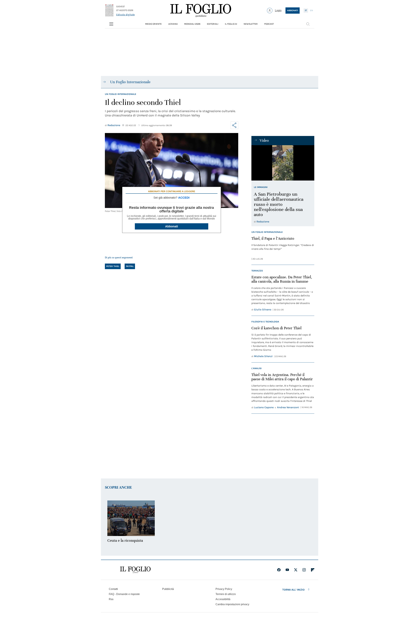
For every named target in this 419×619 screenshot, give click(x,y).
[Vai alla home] (200, 10)
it (306, 10)
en (311, 10)
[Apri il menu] (111, 24)
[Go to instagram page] (304, 569)
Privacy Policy (224, 589)
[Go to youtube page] (287, 569)
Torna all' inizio (293, 589)
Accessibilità (223, 599)
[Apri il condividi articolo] (234, 125)
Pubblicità (168, 589)
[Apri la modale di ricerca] (307, 24)
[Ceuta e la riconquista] (131, 518)
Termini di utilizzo (226, 594)
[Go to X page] (295, 569)
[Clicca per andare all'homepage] (135, 570)
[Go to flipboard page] (312, 569)
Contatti (113, 589)
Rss (111, 599)
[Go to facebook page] (279, 569)
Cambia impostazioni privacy (232, 604)
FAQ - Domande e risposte (124, 594)
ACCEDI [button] (183, 197)
